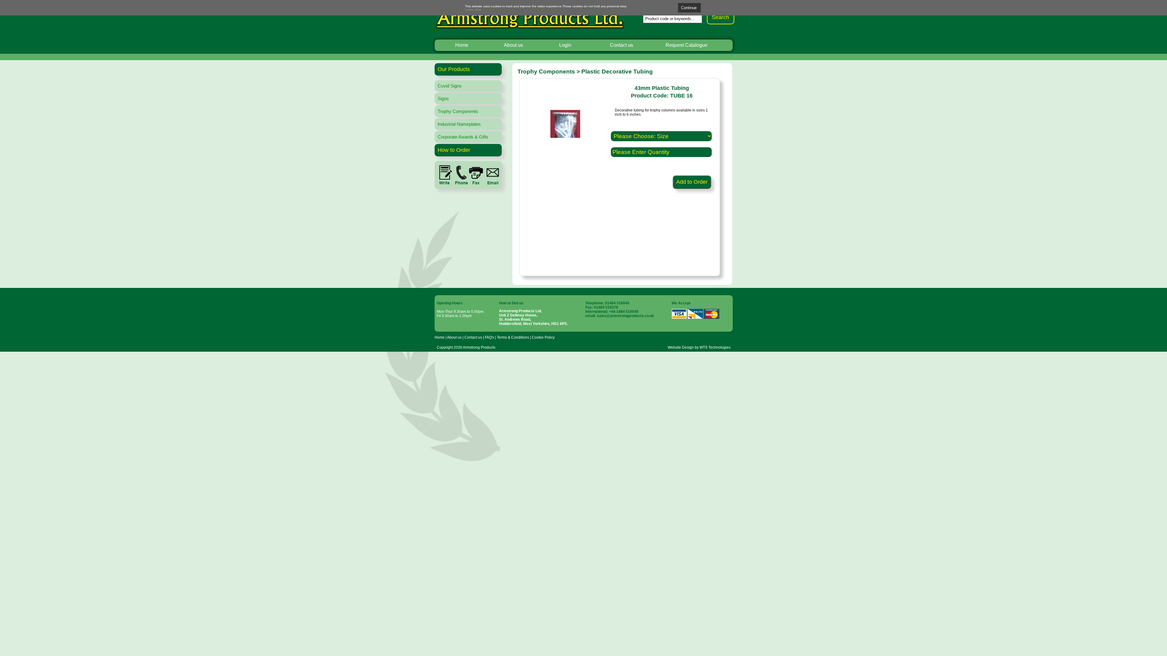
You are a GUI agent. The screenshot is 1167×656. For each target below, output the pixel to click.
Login (565, 45)
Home (461, 45)
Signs (443, 98)
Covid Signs (450, 85)
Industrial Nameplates (459, 124)
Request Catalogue (686, 45)
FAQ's (489, 337)
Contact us (621, 45)
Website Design (681, 347)
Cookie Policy (543, 337)
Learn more (473, 9)
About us (513, 45)
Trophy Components (458, 111)
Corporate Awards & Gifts (463, 136)
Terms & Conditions (513, 337)
